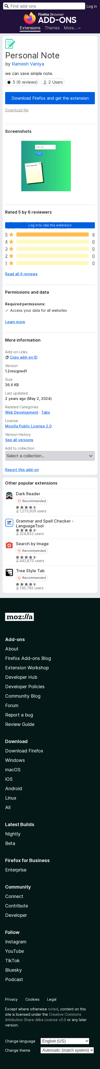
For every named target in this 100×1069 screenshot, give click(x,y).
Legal (51, 999)
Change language (20, 1041)
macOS (13, 769)
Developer (16, 915)
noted (53, 1009)
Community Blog (23, 696)
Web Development (21, 412)
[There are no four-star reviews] (52, 242)
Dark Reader (28, 493)
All (8, 807)
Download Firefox (24, 750)
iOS (9, 779)
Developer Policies (25, 686)
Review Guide (19, 724)
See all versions (19, 440)
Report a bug (19, 715)
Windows (15, 760)
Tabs (45, 412)
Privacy (11, 999)
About (11, 648)
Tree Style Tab (30, 570)
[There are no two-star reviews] (52, 256)
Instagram (15, 941)
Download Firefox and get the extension (50, 98)
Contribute (16, 905)
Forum (11, 705)
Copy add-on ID (23, 357)
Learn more (15, 322)
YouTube (14, 951)
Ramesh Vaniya (28, 64)
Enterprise (15, 869)
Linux (10, 798)
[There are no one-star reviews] (52, 263)
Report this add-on (22, 469)
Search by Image (32, 543)
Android (13, 788)
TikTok (12, 960)
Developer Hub (21, 677)
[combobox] (44, 6)
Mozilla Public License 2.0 (28, 426)
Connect (14, 896)
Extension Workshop (27, 667)
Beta (10, 843)
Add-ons (15, 639)
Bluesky (13, 970)
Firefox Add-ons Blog (28, 658)
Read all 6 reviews (21, 274)
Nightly (13, 834)
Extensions (30, 27)
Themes (52, 27)
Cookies (32, 999)
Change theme (17, 1050)
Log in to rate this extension (50, 225)
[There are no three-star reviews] (52, 249)
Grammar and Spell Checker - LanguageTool (45, 523)
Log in (92, 6)
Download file (16, 110)
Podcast (14, 979)
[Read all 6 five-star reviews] (52, 234)
